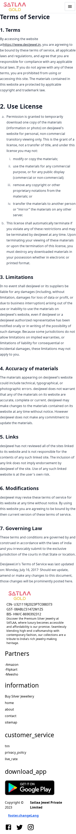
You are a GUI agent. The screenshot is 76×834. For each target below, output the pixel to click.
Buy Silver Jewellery (19, 696)
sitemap (11, 722)
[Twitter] (20, 827)
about (9, 709)
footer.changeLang (23, 815)
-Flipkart (11, 669)
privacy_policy (15, 752)
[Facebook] (9, 827)
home (9, 703)
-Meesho (11, 674)
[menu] (70, 6)
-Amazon (11, 664)
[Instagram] (31, 827)
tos (7, 746)
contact (10, 716)
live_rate (11, 759)
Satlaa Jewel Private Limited (46, 805)
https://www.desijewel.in (22, 44)
